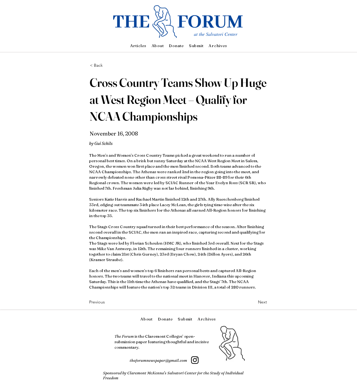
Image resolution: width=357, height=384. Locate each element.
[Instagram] (195, 360)
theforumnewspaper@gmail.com (158, 360)
